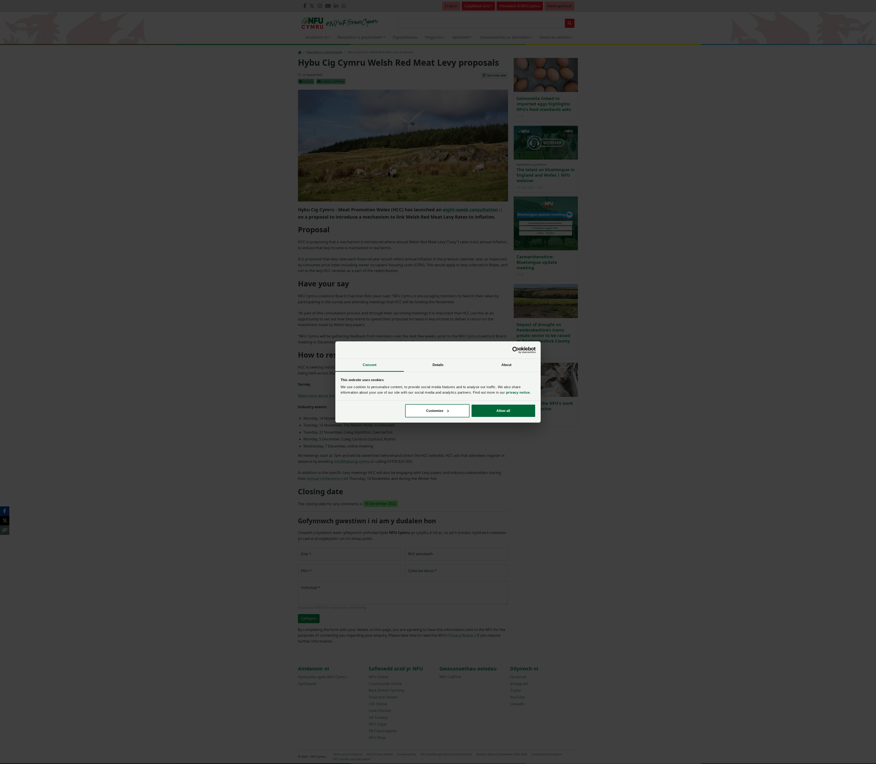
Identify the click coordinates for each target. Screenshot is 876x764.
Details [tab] (438, 365)
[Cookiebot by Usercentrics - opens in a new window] (516, 350)
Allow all (503, 411)
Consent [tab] (369, 365)
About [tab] (506, 365)
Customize (434, 411)
